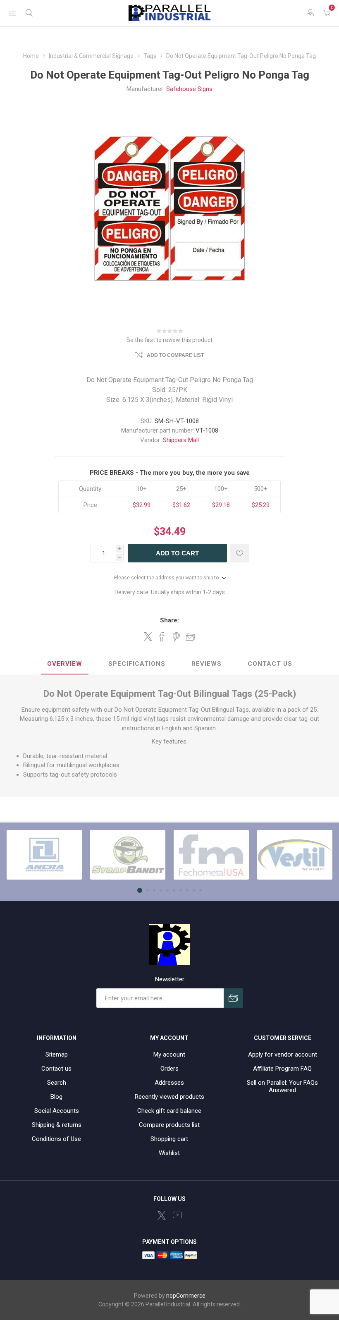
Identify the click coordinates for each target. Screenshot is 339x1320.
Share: (169, 620)
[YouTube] (177, 1215)
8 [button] (187, 890)
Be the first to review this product (169, 340)
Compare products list (169, 1125)
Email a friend (190, 636)
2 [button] (147, 890)
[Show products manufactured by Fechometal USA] (211, 855)
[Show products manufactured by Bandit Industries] (127, 855)
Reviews (206, 663)
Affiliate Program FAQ (282, 1068)
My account (169, 1054)
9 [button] (194, 890)
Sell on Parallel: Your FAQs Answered (282, 1086)
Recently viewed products (169, 1096)
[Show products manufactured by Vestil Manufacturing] (294, 855)
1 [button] (139, 890)
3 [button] (154, 890)
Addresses (169, 1082)
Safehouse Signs (189, 89)
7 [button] (180, 890)
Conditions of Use (56, 1139)
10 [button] (200, 890)
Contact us (56, 1068)
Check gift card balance (169, 1110)
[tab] (64, 664)
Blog (56, 1096)
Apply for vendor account (282, 1054)
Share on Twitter (148, 636)
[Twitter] (161, 1215)
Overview (64, 663)
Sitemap (56, 1054)
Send (233, 998)
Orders (169, 1068)
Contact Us (270, 663)
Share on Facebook (162, 636)
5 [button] (167, 890)
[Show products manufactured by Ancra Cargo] (44, 855)
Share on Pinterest (176, 636)
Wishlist (169, 1153)
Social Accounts (56, 1110)
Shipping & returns (56, 1125)
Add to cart (177, 553)
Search (56, 1082)
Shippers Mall (181, 440)
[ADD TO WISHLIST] (239, 553)
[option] (44, 855)
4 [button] (161, 890)
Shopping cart (169, 1139)
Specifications (136, 663)
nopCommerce (185, 1295)
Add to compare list (175, 355)
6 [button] (174, 890)
